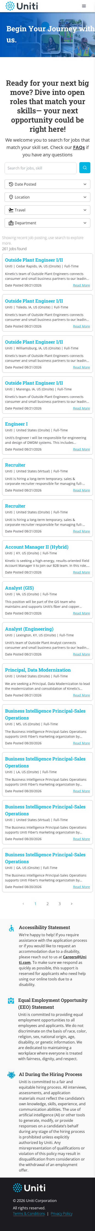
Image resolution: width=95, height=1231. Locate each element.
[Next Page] (71, 903)
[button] (47, 184)
